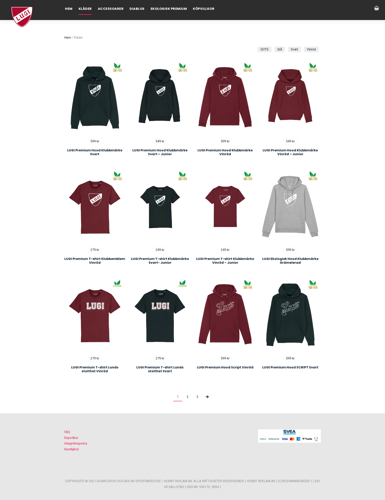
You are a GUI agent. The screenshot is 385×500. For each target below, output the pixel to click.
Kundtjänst (71, 449)
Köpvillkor (203, 8)
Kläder (85, 8)
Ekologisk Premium (169, 8)
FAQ (67, 432)
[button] (8, 492)
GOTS (264, 49)
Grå (279, 49)
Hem (69, 8)
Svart (294, 49)
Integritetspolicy (75, 443)
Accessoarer (111, 8)
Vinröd (311, 49)
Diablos (137, 8)
